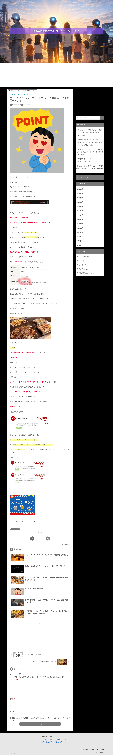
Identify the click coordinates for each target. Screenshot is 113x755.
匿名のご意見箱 (100, 750)
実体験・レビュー (16, 528)
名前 (12, 699)
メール (13, 705)
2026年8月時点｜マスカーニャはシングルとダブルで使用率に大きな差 (89, 160)
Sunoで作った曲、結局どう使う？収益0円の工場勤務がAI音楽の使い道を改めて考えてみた (89, 151)
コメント (14, 679)
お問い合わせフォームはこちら (51, 742)
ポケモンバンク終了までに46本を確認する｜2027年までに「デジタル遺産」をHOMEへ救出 (89, 132)
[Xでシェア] (32, 538)
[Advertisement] (56, 75)
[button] (48, 538)
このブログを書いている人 (87, 750)
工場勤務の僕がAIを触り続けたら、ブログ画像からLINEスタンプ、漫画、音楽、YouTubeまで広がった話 (90, 142)
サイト (12, 712)
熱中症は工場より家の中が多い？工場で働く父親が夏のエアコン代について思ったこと (89, 168)
